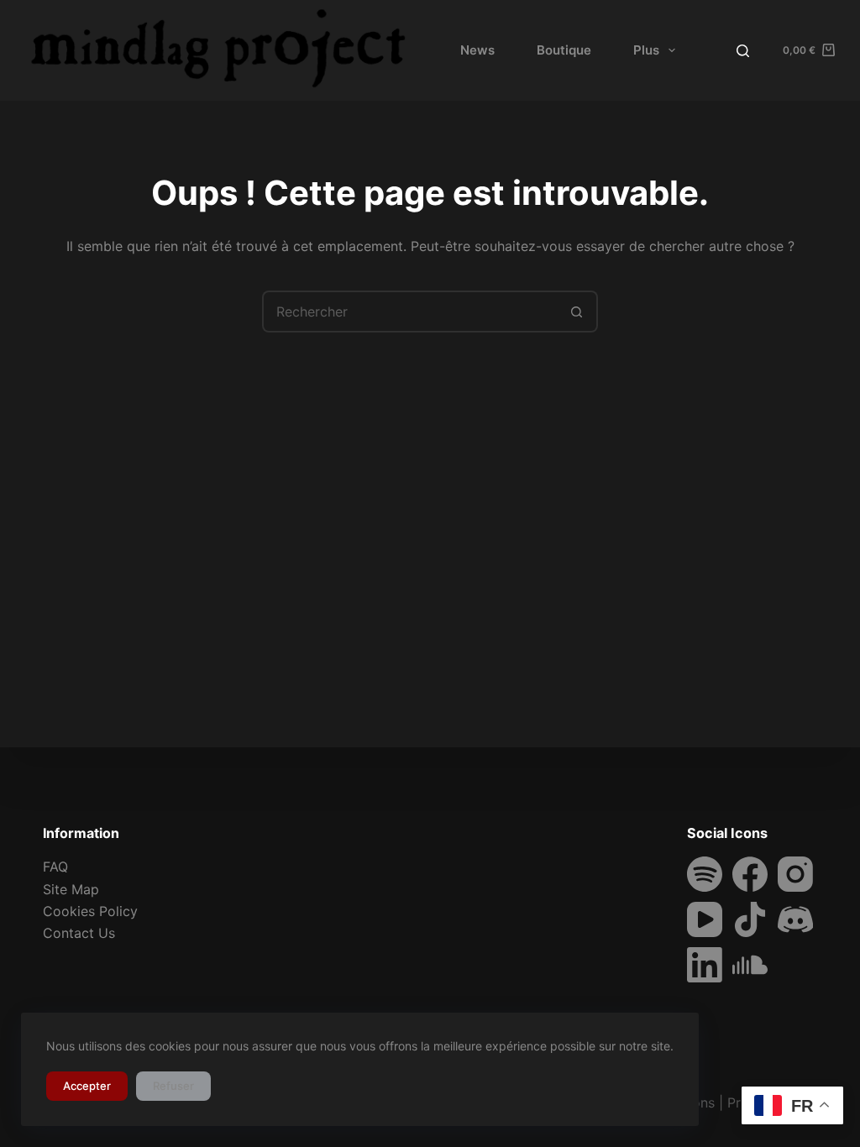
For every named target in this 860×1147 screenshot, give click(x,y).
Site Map (71, 889)
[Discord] (795, 919)
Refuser (173, 1085)
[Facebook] (750, 874)
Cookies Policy (90, 911)
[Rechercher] (743, 51)
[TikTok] (750, 919)
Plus (646, 50)
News (477, 50)
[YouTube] (704, 919)
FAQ (55, 866)
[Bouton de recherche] (577, 312)
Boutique (564, 50)
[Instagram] (795, 874)
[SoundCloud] (750, 964)
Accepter (87, 1085)
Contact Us (79, 932)
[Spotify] (704, 874)
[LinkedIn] (704, 964)
